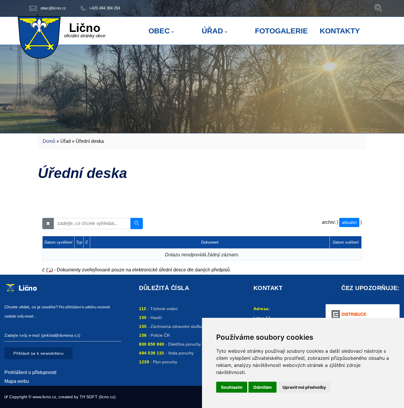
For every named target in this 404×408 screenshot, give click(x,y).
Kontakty (340, 31)
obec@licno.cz (53, 8)
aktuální (349, 222)
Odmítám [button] (262, 387)
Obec (159, 31)
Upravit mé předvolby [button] (304, 387)
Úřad (212, 31)
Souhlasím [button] (232, 387)
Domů (49, 141)
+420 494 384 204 (104, 8)
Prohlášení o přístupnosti (30, 372)
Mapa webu (16, 381)
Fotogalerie (281, 31)
